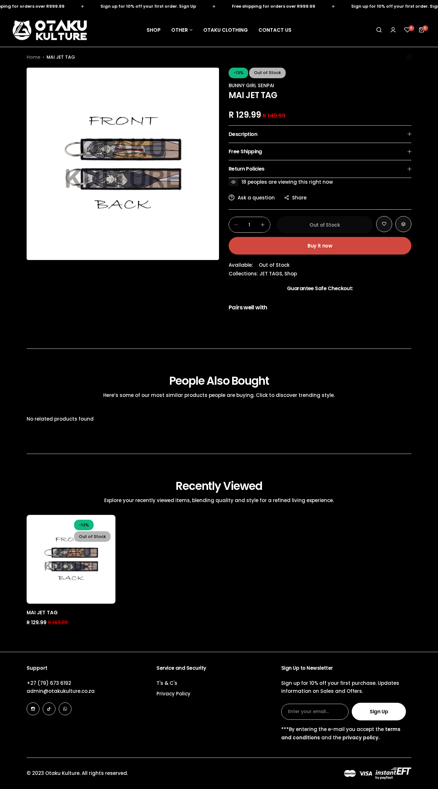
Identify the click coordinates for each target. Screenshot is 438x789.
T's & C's (166, 683)
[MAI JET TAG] (71, 559)
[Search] (379, 30)
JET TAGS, (271, 273)
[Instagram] (33, 708)
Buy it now (319, 245)
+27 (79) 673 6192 (49, 683)
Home (33, 57)
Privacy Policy (173, 693)
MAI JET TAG (42, 612)
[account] (393, 30)
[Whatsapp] (65, 708)
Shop (290, 273)
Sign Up (379, 711)
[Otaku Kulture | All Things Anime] (50, 30)
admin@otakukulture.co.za (61, 691)
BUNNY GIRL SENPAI (251, 85)
